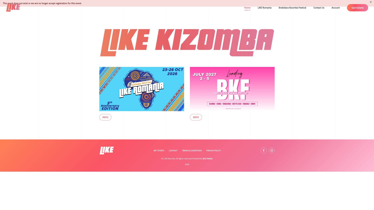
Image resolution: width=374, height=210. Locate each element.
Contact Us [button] (319, 7)
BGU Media (207, 158)
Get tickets (358, 7)
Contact (173, 150)
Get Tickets (158, 150)
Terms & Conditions (192, 150)
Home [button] (247, 7)
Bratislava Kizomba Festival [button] (292, 7)
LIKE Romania (264, 7)
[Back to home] (13, 7)
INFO (105, 117)
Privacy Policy (213, 150)
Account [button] (336, 7)
